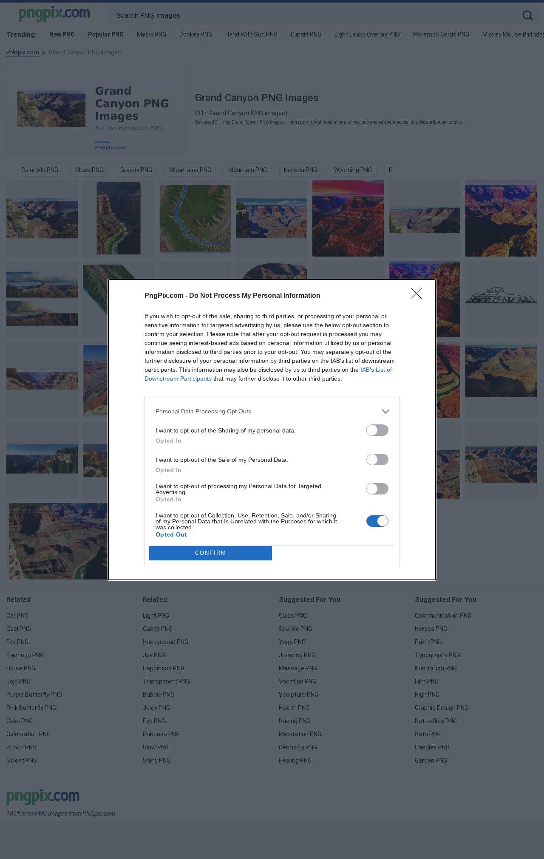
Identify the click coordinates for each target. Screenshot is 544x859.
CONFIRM (211, 553)
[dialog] (272, 430)
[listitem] (272, 411)
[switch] (377, 430)
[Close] (419, 296)
